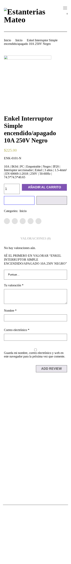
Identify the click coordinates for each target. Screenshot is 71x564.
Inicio (7, 40)
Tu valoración (13, 285)
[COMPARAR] (51, 200)
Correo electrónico (16, 330)
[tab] (36, 238)
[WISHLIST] (19, 200)
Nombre (10, 310)
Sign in (65, 24)
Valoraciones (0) (36, 238)
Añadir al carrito (44, 187)
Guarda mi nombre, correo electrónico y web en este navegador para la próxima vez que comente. (34, 354)
